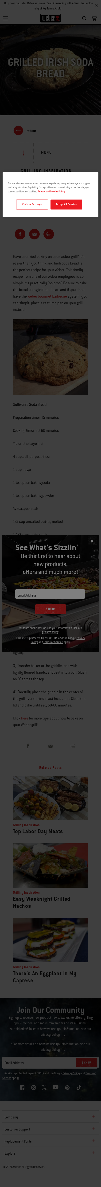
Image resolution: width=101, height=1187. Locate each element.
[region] (51, 194)
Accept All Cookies (66, 204)
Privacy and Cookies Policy (51, 191)
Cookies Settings (32, 204)
